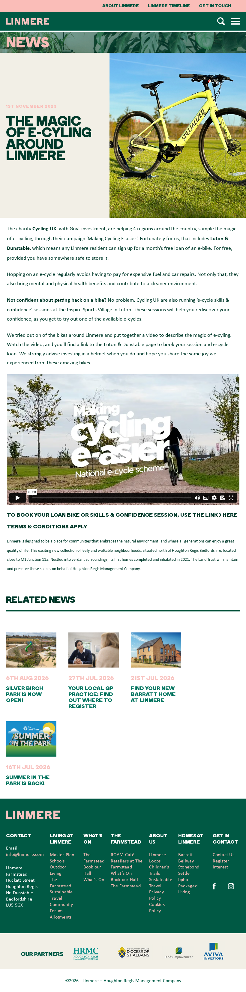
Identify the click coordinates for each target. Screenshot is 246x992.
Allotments (60, 916)
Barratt (185, 854)
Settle (184, 873)
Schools (57, 860)
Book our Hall (124, 879)
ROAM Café (122, 854)
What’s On (93, 879)
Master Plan (62, 854)
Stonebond (188, 866)
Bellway (186, 860)
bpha (183, 879)
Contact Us (223, 854)
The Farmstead (126, 885)
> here (228, 515)
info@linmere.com (25, 854)
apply (79, 526)
